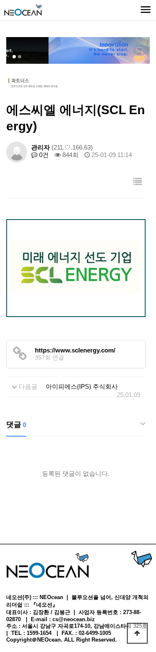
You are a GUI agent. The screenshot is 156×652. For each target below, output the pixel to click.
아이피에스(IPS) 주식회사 (82, 386)
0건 (43, 154)
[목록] (137, 182)
